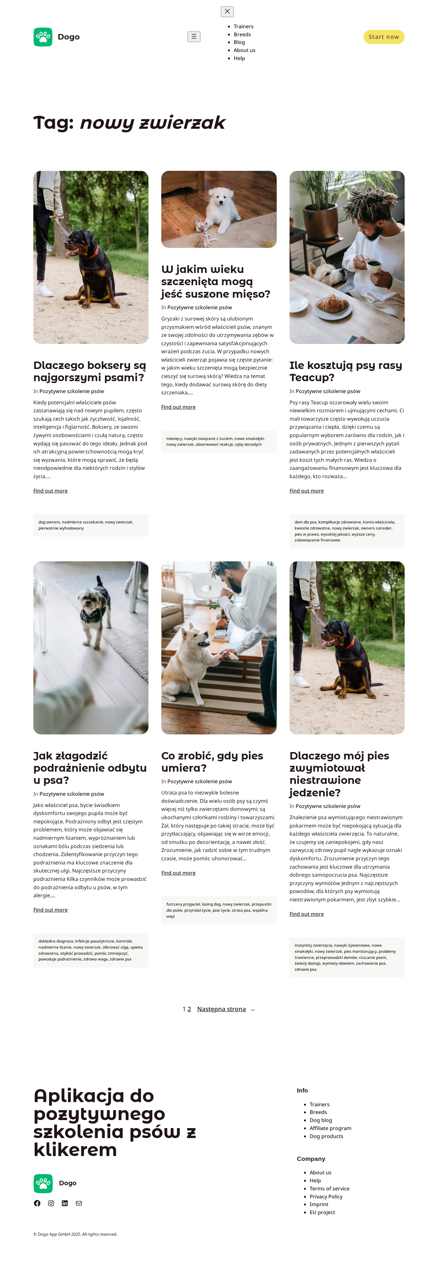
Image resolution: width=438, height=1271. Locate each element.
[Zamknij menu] (227, 11)
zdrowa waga (95, 959)
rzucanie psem (372, 957)
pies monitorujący (360, 951)
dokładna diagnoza (55, 941)
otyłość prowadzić (76, 953)
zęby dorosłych (248, 444)
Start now (384, 36)
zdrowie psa (120, 959)
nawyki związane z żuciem (208, 438)
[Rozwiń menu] (194, 36)
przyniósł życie (197, 910)
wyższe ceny (363, 534)
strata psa (241, 910)
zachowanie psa (370, 963)
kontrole (124, 941)
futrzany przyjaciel (183, 904)
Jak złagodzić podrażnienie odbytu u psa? (90, 768)
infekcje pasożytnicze (94, 941)
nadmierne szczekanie (82, 522)
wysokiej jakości (335, 534)
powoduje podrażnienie (59, 959)
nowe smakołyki (249, 438)
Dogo (69, 36)
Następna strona (226, 1008)
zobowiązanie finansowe (317, 540)
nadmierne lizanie (55, 947)
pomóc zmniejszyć (111, 953)
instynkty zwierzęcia (313, 945)
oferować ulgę (116, 947)
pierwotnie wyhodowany (61, 528)
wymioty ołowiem (338, 963)
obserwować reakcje (214, 444)
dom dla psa (305, 522)
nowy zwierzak (118, 522)
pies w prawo (307, 534)
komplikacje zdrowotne (339, 522)
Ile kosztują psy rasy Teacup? (346, 371)
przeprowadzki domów (336, 957)
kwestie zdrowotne (312, 528)
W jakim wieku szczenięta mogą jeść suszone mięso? (216, 281)
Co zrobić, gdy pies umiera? (212, 762)
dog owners (49, 522)
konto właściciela (378, 522)
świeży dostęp (307, 963)
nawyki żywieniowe (352, 945)
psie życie (221, 910)
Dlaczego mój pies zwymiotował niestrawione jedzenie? (339, 774)
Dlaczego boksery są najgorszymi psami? (89, 371)
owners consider (376, 528)
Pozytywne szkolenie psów (71, 391)
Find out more (50, 490)
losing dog (211, 904)
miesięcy (174, 438)
